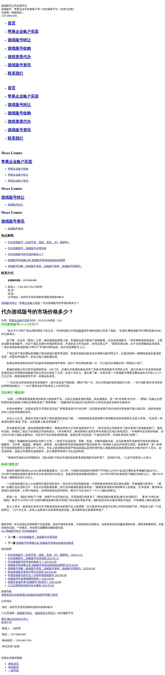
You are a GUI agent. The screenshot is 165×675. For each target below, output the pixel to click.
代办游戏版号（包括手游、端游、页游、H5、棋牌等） (39, 242)
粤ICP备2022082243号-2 (14, 619)
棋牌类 (27, 444)
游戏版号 (81, 330)
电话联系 (13, 667)
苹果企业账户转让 (18, 174)
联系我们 (15, 73)
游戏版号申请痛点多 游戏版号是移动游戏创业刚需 (36, 260)
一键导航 (13, 670)
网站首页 (13, 663)
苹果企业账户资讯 (18, 180)
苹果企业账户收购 (18, 168)
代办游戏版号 (29, 531)
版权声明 (42, 594)
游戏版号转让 (19, 40)
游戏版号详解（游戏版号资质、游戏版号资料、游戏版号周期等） (45, 266)
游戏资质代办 (19, 57)
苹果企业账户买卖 (23, 31)
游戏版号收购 (19, 48)
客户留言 (53, 594)
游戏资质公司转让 (45, 613)
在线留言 (32, 594)
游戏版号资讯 (19, 65)
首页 (11, 23)
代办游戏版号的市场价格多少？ (26, 254)
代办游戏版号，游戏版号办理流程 (27, 248)
